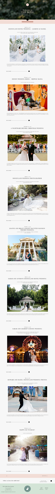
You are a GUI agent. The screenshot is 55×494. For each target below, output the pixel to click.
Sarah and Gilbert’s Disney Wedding (27, 329)
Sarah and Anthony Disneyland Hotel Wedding (27, 278)
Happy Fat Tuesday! (27, 430)
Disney (21, 32)
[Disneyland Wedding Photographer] (29, 220)
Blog (46, 489)
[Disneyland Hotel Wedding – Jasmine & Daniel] (29, 71)
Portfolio (41, 489)
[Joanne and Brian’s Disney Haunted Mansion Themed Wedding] (29, 270)
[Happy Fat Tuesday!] (29, 471)
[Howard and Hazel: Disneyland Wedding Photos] (29, 422)
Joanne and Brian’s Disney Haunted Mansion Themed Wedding (27, 229)
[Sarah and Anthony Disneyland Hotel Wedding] (29, 321)
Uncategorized (29, 433)
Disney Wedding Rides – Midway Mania (27, 79)
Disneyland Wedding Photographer (27, 178)
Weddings (32, 33)
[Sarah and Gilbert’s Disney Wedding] (29, 372)
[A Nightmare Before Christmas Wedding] (29, 170)
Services (46, 487)
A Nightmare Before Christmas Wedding (27, 128)
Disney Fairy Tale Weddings (28, 32)
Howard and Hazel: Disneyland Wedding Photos (27, 380)
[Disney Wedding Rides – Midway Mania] (29, 120)
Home (41, 487)
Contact (46, 488)
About (41, 488)
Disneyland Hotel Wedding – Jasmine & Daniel (27, 29)
